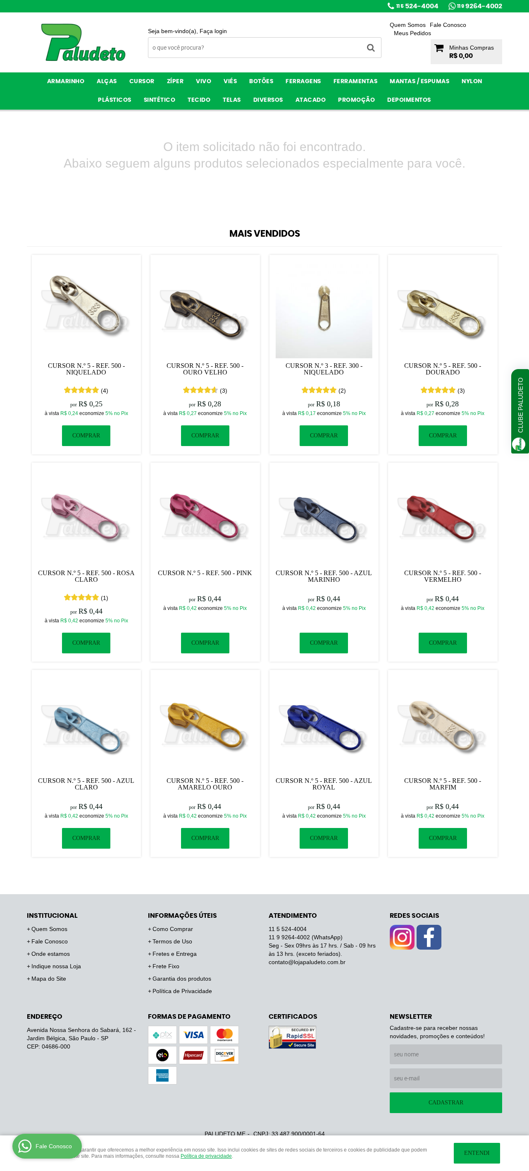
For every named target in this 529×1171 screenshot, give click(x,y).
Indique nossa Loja (56, 966)
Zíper (175, 81)
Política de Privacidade (182, 991)
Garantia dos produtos (182, 978)
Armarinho (66, 81)
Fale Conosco (448, 25)
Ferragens (303, 81)
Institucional (52, 915)
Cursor (142, 81)
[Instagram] (402, 937)
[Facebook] (429, 937)
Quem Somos (408, 25)
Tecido (199, 100)
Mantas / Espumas (419, 81)
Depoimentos (409, 100)
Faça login (213, 31)
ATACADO (310, 100)
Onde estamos (50, 953)
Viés (230, 81)
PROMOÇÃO (356, 100)
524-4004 (417, 6)
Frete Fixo (166, 966)
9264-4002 (479, 6)
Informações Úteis (182, 915)
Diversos (268, 100)
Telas (232, 100)
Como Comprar (173, 929)
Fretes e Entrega (175, 953)
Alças (107, 81)
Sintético (160, 100)
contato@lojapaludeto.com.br (307, 962)
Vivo (203, 81)
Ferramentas (356, 81)
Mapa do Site (48, 978)
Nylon (472, 81)
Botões (261, 81)
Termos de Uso (172, 941)
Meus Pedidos (412, 33)
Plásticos (114, 100)
